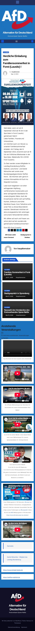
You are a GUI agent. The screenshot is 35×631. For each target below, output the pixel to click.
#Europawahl (24, 510)
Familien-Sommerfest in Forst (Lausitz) (17, 273)
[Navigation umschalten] (16, 41)
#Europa (27, 502)
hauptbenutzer (16, 71)
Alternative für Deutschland (17, 32)
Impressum (24, 627)
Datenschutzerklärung (14, 627)
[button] (29, 41)
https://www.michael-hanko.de (13, 570)
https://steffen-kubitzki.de (11, 577)
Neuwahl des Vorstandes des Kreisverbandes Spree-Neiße (16, 311)
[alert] (17, 335)
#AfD (12, 512)
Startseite (10, 546)
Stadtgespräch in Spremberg (16, 293)
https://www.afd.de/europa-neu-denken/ (17, 515)
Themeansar (17, 623)
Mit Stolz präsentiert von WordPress (11, 620)
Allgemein (5, 52)
